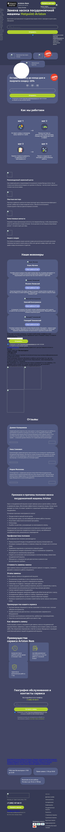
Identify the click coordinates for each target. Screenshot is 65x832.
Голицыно (29, 759)
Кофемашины (49, 805)
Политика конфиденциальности (16, 812)
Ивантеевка (39, 761)
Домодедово (52, 759)
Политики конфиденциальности (31, 98)
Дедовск (36, 759)
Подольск (42, 762)
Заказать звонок (15, 807)
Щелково (32, 764)
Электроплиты (49, 799)
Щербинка (38, 764)
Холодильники (49, 802)
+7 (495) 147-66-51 (13, 347)
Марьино (16, 762)
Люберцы (10, 762)
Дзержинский (43, 759)
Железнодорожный (13, 761)
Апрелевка (10, 759)
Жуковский (23, 761)
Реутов (16, 764)
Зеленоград (31, 761)
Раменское (10, 764)
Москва (24, 7)
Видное (23, 759)
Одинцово (35, 762)
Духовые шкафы (49, 797)
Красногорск (53, 761)
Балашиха (17, 759)
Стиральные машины (51, 815)
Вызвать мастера (48, 3)
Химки (26, 764)
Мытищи (22, 762)
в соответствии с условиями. (37, 718)
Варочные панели (50, 820)
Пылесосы (48, 812)
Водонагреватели (50, 823)
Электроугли (46, 764)
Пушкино (49, 762)
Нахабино (29, 762)
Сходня (21, 764)
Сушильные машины (51, 817)
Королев (46, 761)
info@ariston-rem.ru (13, 811)
